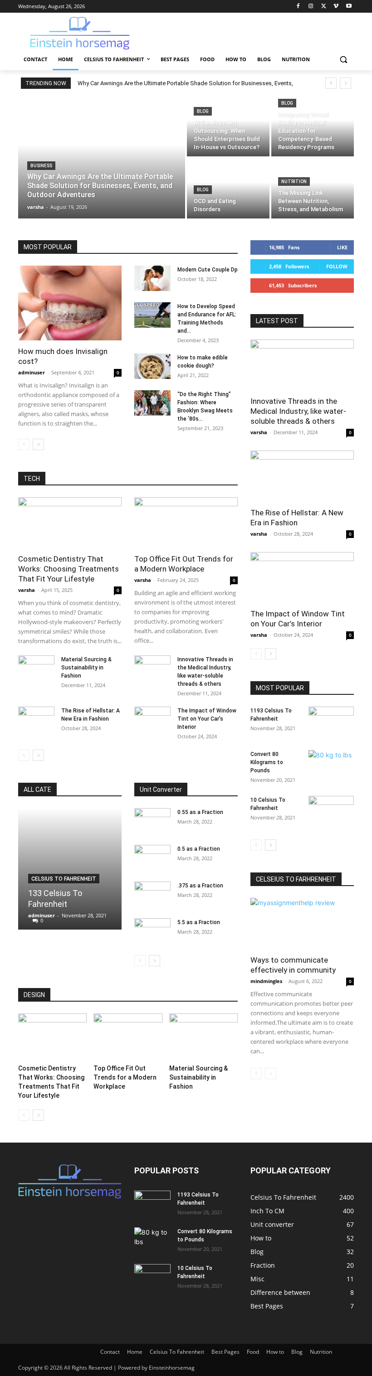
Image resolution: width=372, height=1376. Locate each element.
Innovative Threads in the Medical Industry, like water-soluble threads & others (298, 411)
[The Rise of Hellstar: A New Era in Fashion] (36, 719)
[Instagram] (311, 6)
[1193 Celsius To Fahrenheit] (331, 722)
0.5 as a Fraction (198, 849)
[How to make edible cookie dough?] (152, 366)
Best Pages (225, 1352)
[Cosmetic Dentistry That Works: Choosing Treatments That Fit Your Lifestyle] (70, 522)
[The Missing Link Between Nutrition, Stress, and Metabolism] (312, 188)
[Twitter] (323, 6)
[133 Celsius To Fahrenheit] (70, 869)
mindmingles (266, 981)
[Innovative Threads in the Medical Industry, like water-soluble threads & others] (152, 668)
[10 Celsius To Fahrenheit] (331, 812)
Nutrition (294, 181)
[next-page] (38, 444)
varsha (26, 589)
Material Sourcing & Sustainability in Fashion (86, 667)
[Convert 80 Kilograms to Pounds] (331, 766)
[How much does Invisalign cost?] (70, 303)
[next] (345, 83)
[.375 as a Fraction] (152, 894)
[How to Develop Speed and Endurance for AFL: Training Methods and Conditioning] (152, 315)
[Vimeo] (336, 6)
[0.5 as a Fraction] (152, 857)
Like (342, 247)
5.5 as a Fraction (198, 922)
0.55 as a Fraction (200, 812)
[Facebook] (298, 6)
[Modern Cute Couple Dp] (152, 278)
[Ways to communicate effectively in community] (302, 923)
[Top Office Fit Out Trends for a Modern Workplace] (186, 522)
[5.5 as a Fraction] (152, 931)
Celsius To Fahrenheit (63, 879)
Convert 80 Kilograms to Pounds (266, 762)
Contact (110, 1352)
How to (275, 1352)
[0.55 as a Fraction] (152, 820)
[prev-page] (23, 444)
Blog (203, 111)
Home (134, 1352)
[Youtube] (348, 6)
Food (253, 1352)
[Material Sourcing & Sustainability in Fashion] (36, 668)
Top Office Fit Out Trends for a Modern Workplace (125, 1077)
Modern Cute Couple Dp (207, 269)
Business (41, 165)
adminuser (31, 372)
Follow (337, 266)
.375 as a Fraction (200, 885)
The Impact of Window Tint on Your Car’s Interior (206, 718)
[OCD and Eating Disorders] (228, 188)
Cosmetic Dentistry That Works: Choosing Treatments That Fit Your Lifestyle (68, 568)
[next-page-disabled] (270, 1073)
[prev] (331, 83)
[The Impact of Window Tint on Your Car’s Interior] (152, 719)
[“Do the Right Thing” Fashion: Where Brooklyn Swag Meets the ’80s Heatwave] (152, 403)
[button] (343, 59)
